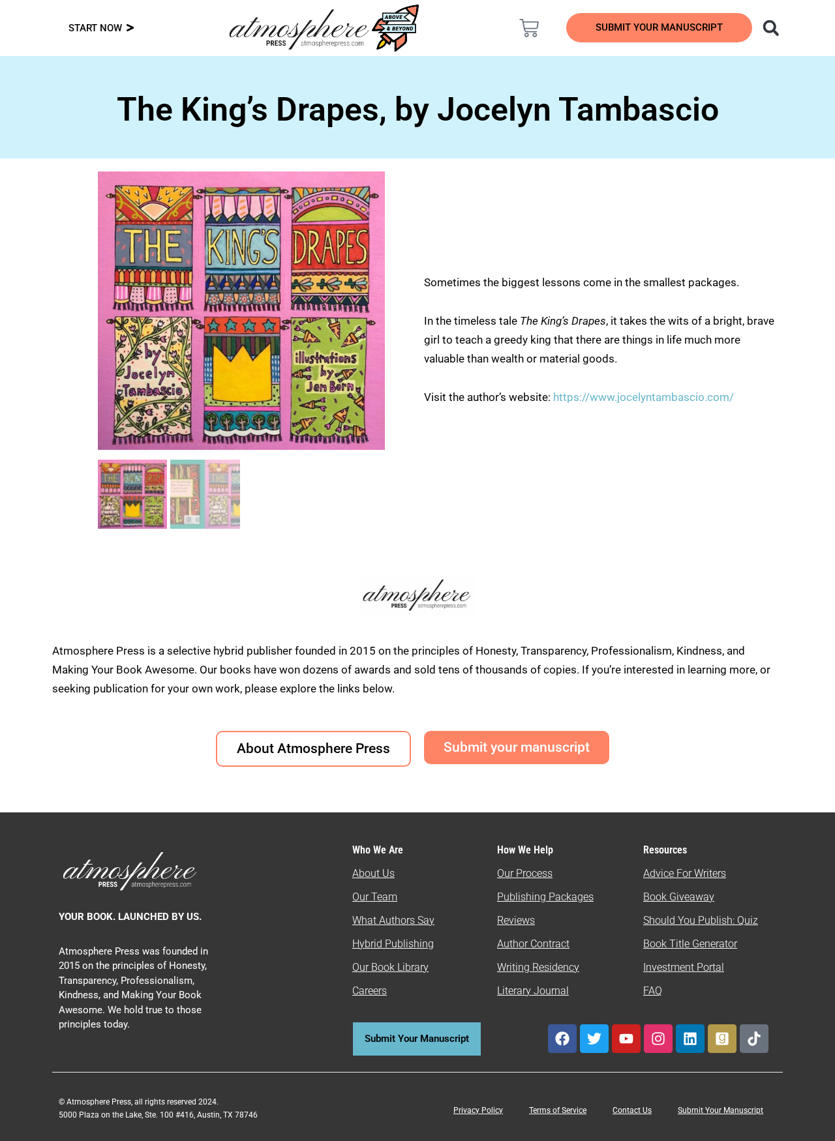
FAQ (652, 991)
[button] (770, 27)
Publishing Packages (545, 897)
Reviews (516, 920)
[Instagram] (658, 1038)
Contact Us (632, 1110)
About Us (373, 873)
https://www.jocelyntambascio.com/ (643, 397)
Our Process (525, 873)
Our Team (374, 897)
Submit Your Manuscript (720, 1110)
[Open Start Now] (130, 28)
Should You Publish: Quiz (700, 920)
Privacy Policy (478, 1110)
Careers (369, 991)
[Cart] (529, 28)
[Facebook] (562, 1038)
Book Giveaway (678, 897)
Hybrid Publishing (393, 944)
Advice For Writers (684, 873)
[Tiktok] (754, 1038)
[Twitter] (594, 1038)
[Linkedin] (690, 1038)
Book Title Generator (690, 944)
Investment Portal (683, 967)
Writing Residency (538, 967)
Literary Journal (533, 991)
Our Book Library (390, 967)
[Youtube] (626, 1038)
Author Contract (533, 944)
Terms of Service (557, 1110)
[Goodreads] (722, 1038)
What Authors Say (393, 920)
